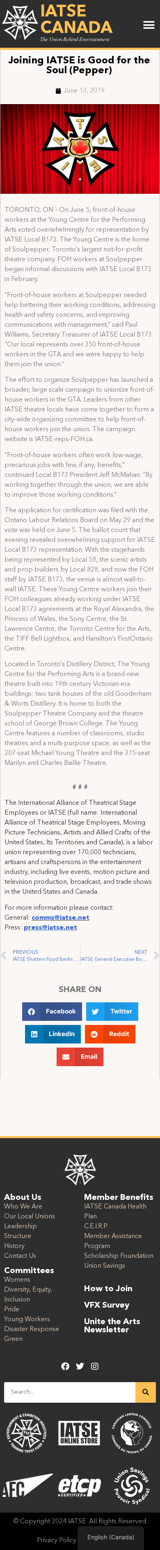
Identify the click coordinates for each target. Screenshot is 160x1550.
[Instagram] (94, 1366)
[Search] (145, 1392)
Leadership (20, 1226)
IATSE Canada (76, 20)
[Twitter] (80, 1366)
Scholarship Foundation (118, 1256)
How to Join (108, 1289)
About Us (22, 1198)
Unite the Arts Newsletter (112, 1326)
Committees (29, 1271)
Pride (11, 1309)
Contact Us (20, 1256)
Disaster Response (31, 1329)
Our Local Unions (29, 1216)
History (14, 1246)
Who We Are (23, 1207)
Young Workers (27, 1319)
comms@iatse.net (60, 918)
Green (13, 1339)
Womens (17, 1280)
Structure (17, 1236)
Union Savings (104, 1266)
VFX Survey (106, 1305)
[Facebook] (65, 1366)
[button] (148, 25)
